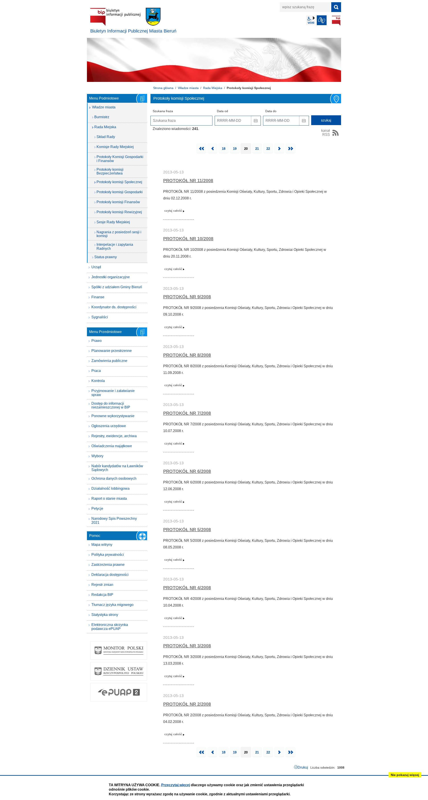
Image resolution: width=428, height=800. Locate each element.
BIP (336, 21)
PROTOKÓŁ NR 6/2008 (187, 471)
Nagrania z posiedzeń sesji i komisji (119, 234)
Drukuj (303, 767)
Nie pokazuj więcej (405, 775)
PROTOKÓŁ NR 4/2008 (187, 587)
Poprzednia (212, 148)
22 (268, 148)
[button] (256, 121)
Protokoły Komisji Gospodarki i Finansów (120, 159)
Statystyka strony (104, 615)
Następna (279, 148)
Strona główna (163, 88)
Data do (270, 111)
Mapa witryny (101, 544)
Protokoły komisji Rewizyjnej (119, 212)
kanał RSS (325, 132)
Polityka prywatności (107, 554)
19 (235, 148)
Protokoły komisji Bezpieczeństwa (110, 171)
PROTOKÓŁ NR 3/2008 (187, 645)
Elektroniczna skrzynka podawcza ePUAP (109, 627)
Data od (222, 111)
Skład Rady (106, 137)
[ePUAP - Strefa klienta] (118, 692)
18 (223, 148)
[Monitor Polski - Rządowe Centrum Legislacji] (118, 650)
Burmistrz (101, 117)
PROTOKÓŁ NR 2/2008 (187, 704)
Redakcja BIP (102, 595)
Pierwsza (201, 148)
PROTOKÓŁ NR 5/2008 (187, 529)
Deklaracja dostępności (110, 575)
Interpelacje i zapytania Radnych (115, 246)
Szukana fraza (163, 111)
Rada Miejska (212, 88)
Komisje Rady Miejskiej (115, 147)
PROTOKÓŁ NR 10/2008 (188, 238)
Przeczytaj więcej (175, 785)
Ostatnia (290, 148)
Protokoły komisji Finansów (118, 202)
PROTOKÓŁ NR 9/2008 (187, 296)
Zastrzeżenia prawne (108, 564)
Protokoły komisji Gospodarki (120, 192)
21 (257, 148)
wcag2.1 (311, 20)
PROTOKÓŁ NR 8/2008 (187, 355)
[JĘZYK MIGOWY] (322, 20)
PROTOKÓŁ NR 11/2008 (188, 180)
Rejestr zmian (102, 585)
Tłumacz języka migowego (112, 605)
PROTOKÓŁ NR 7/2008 (187, 413)
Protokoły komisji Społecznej (119, 182)
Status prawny (105, 257)
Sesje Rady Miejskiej (113, 222)
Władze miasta (188, 88)
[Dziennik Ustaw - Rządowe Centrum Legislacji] (118, 671)
